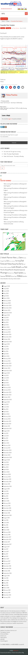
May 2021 (6, 438)
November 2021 (7, 423)
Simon (8, 275)
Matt (25, 267)
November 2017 (7, 539)
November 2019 (7, 481)
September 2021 (7, 428)
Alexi (14, 257)
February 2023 (7, 387)
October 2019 (7, 484)
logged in (10, 119)
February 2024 (7, 358)
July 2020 (6, 462)
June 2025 (6, 320)
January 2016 (7, 592)
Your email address (4, 136)
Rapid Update (18, 273)
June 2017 (6, 551)
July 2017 (6, 549)
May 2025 (6, 322)
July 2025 (6, 317)
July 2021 (6, 433)
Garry (21, 263)
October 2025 (7, 310)
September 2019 (8, 486)
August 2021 (6, 431)
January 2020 (7, 476)
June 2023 (6, 378)
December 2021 (7, 421)
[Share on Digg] (18, 88)
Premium (9, 273)
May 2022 (6, 409)
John (5, 267)
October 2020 (7, 455)
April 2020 (6, 469)
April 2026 (6, 296)
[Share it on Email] (22, 88)
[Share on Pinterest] (10, 88)
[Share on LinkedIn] (14, 88)
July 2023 (6, 375)
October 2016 (7, 571)
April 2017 (6, 556)
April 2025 (6, 325)
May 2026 (6, 293)
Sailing (24, 273)
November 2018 (7, 510)
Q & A (13, 273)
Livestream (9, 267)
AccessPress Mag (20, 652)
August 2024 (7, 344)
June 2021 (6, 435)
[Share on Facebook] (2, 88)
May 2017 (6, 554)
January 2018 (7, 534)
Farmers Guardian (12, 261)
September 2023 (8, 370)
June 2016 (6, 580)
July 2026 (6, 288)
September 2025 (8, 312)
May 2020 (6, 467)
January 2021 (7, 448)
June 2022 (6, 407)
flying (14, 264)
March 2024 (6, 356)
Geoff (24, 264)
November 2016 (7, 568)
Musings (8, 28)
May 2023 (6, 380)
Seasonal (2, 276)
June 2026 (6, 291)
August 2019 (7, 489)
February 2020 (7, 474)
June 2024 (6, 349)
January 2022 (7, 419)
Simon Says (14, 276)
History (2, 267)
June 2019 (6, 493)
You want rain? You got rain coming (12, 151)
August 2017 (6, 546)
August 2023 (7, 373)
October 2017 (7, 542)
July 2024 (6, 346)
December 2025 (7, 305)
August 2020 (7, 460)
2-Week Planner (6, 257)
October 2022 (7, 397)
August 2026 (7, 286)
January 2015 (7, 597)
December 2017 (7, 537)
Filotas (7, 21)
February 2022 (7, 416)
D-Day (5, 261)
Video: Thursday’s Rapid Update (11, 154)
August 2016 (7, 575)
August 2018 (7, 518)
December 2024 (7, 334)
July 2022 (6, 404)
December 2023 (7, 363)
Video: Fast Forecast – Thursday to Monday (14, 156)
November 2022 (7, 394)
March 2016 (6, 587)
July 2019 (6, 491)
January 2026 (7, 303)
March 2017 (6, 559)
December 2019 (7, 479)
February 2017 (7, 561)
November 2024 (7, 337)
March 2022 (6, 414)
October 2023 (7, 368)
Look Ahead (16, 267)
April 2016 (6, 585)
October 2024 (7, 339)
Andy (17, 257)
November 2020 (8, 452)
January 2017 (7, 563)
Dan (7, 261)
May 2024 (6, 351)
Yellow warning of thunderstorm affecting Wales (15, 215)
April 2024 (6, 353)
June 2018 (6, 522)
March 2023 (6, 385)
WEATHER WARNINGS (5, 181)
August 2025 (7, 315)
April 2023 (6, 382)
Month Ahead (4, 270)
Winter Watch (17, 278)
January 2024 (7, 361)
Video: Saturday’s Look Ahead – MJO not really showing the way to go (13, 109)
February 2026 (7, 300)
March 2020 (6, 472)
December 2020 (7, 450)
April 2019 (6, 498)
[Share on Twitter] (6, 88)
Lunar (22, 267)
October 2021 (7, 426)
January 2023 (7, 390)
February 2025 (7, 329)
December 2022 (7, 392)
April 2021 (6, 440)
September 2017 (7, 544)
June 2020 (6, 464)
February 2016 (7, 590)
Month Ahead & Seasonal (17, 270)
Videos (20, 275)
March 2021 (6, 443)
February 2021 (7, 445)
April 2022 (6, 411)
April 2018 (6, 527)
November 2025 (7, 308)
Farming (18, 261)
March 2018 (6, 530)
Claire (21, 257)
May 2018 (6, 525)
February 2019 (7, 503)
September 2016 (8, 573)
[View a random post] (2, 13)
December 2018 (7, 508)
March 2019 (6, 501)
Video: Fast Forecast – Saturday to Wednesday (11, 102)
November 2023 (7, 366)
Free (17, 264)
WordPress (9, 652)
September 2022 (8, 399)
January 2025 (7, 332)
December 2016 (7, 566)
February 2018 (7, 532)
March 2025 (6, 327)
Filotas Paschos (16, 28)
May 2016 (6, 583)
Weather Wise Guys (8, 278)
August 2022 (7, 402)
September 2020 (8, 457)
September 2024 (8, 341)
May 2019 (6, 496)
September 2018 (8, 515)
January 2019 (7, 505)
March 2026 (6, 298)
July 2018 (6, 520)
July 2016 (6, 578)
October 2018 (7, 513)
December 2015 (7, 595)
